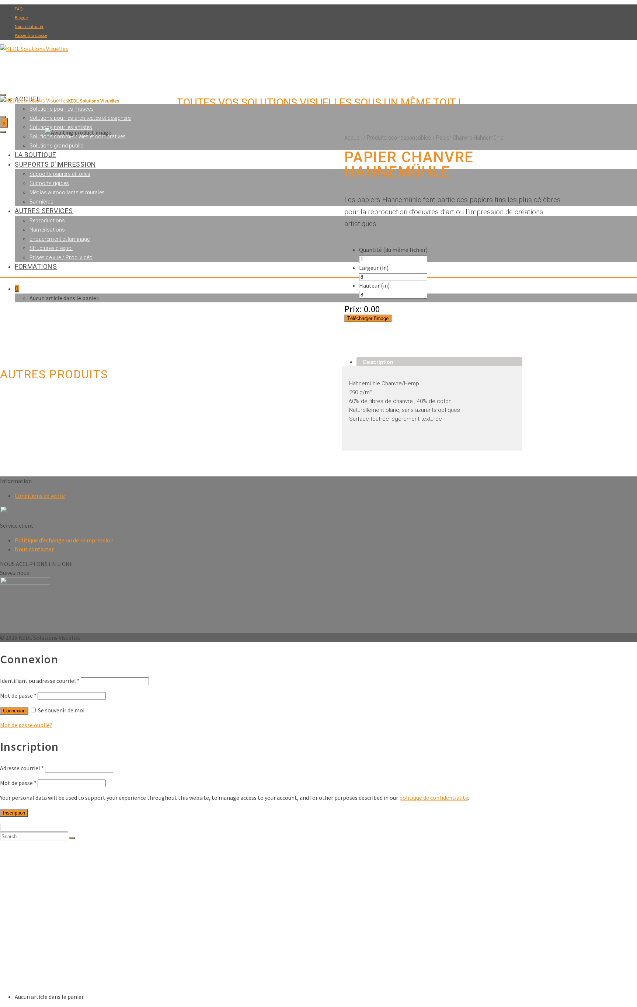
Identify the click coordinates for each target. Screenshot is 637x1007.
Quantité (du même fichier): (394, 249)
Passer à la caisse (31, 35)
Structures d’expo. (53, 967)
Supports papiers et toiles (64, 908)
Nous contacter (29, 26)
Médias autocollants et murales (71, 923)
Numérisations (48, 952)
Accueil (353, 137)
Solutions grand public (58, 886)
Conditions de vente (40, 495)
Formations (30, 982)
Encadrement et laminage (62, 960)
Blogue (21, 17)
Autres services (36, 938)
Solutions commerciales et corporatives (82, 879)
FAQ (19, 8)
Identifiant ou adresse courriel (40, 680)
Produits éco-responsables (399, 137)
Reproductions (48, 945)
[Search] (3, 95)
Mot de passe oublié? (26, 725)
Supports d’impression (45, 901)
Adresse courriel (22, 768)
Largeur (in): (374, 267)
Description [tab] (378, 362)
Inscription (14, 813)
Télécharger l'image (368, 318)
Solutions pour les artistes (60, 127)
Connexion (14, 710)
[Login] (3, 117)
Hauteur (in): (375, 285)
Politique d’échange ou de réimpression (64, 540)
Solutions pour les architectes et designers (80, 118)
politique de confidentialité (433, 797)
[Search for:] (34, 836)
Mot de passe (18, 695)
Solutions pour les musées (65, 857)
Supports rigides (51, 916)
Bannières (42, 930)
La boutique (30, 893)
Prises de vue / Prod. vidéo (65, 975)
